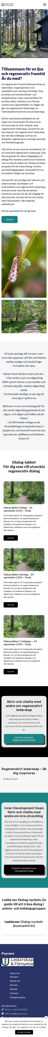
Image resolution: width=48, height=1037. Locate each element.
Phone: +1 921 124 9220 (16, 1009)
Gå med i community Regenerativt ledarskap (24, 738)
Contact (14, 993)
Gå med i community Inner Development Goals (24, 869)
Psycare (14, 977)
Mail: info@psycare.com (16, 1014)
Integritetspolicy (11, 922)
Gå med (9, 219)
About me (15, 981)
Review (13, 989)
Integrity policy (17, 997)
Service (13, 985)
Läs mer (10, 538)
